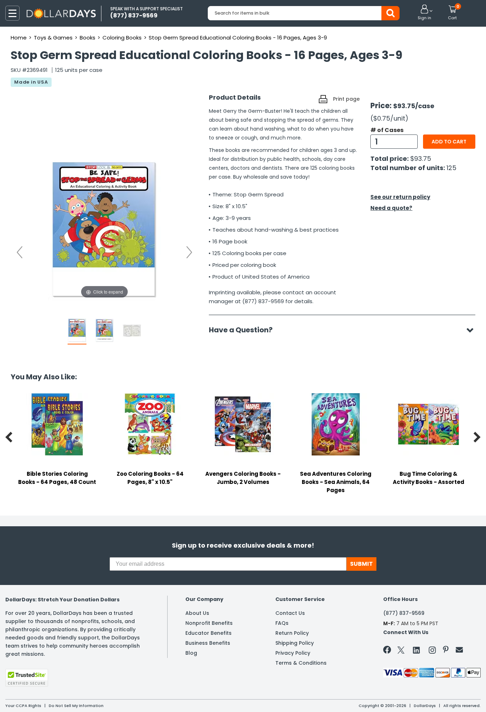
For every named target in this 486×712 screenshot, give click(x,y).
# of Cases (386, 130)
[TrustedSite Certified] (26, 678)
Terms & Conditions (301, 662)
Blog (191, 652)
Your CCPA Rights (23, 705)
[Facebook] (388, 651)
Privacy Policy (292, 652)
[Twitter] (401, 651)
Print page (346, 98)
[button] (424, 13)
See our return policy (400, 197)
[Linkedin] (416, 649)
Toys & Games (53, 37)
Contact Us (290, 613)
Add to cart (449, 141)
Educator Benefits (208, 633)
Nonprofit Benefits (209, 623)
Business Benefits (207, 643)
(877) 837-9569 (403, 613)
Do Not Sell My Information (76, 705)
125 (451, 167)
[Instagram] (432, 651)
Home (19, 37)
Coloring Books (122, 37)
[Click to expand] (104, 228)
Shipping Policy (294, 643)
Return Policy (292, 633)
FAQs (282, 623)
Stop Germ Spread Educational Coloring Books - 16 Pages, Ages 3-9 (238, 37)
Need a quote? (391, 208)
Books (87, 37)
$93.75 (420, 158)
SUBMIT (361, 564)
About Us (197, 613)
